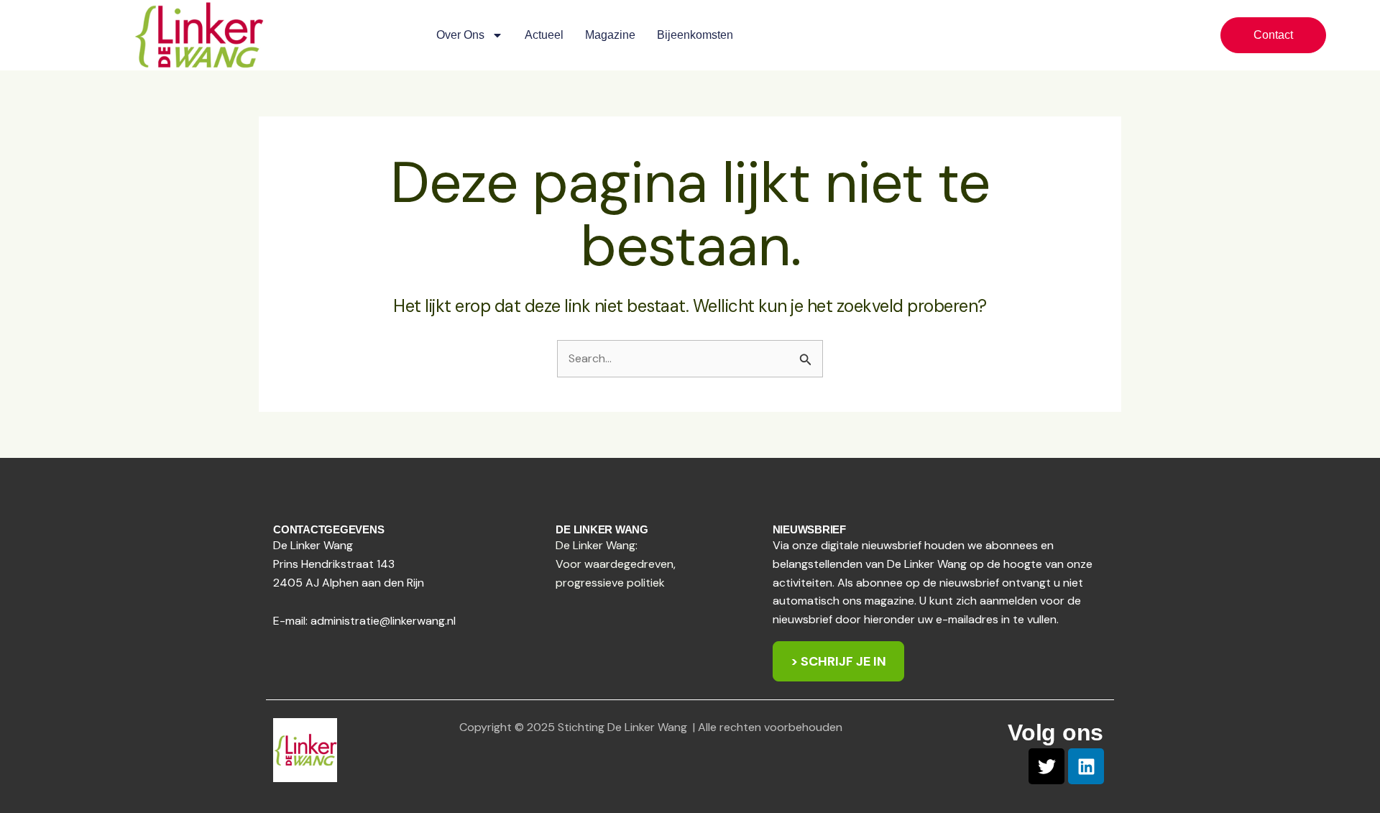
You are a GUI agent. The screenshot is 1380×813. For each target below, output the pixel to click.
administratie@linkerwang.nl (383, 620)
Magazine (610, 35)
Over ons (460, 35)
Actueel (544, 35)
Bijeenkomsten (695, 35)
